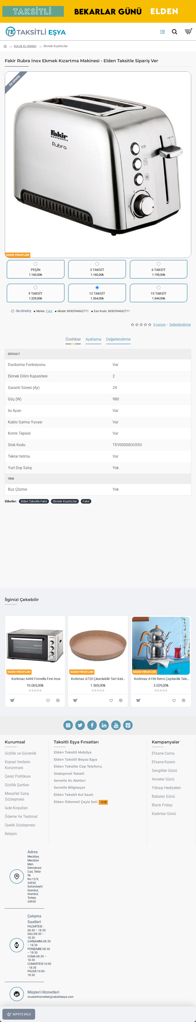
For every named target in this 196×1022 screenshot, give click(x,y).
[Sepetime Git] (188, 31)
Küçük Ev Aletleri (25, 46)
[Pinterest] (128, 725)
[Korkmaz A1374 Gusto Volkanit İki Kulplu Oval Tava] (98, 645)
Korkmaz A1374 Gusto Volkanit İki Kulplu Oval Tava (99, 679)
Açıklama (93, 339)
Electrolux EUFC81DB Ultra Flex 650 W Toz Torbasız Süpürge (36, 679)
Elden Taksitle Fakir (34, 501)
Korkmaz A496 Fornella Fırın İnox (161, 679)
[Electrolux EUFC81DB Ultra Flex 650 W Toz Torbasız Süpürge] (35, 645)
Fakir (49, 311)
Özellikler (73, 339)
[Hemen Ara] (174, 31)
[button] (10, 164)
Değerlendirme (118, 339)
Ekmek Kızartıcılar (65, 501)
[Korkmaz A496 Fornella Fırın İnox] (161, 645)
